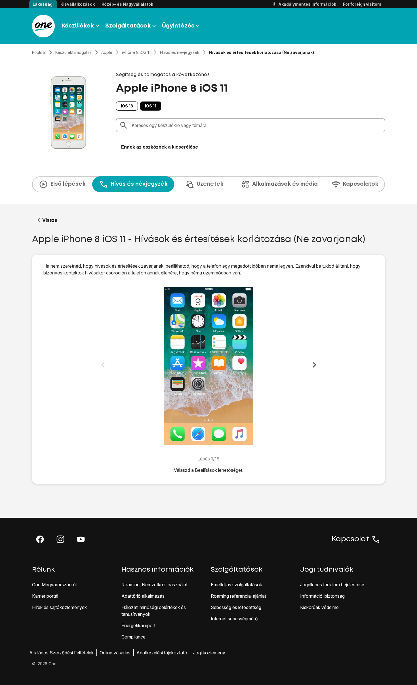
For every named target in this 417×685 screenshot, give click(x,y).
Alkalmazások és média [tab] (285, 184)
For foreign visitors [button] (362, 4)
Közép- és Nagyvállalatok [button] (127, 4)
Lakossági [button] (43, 4)
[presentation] (208, 184)
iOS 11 (150, 105)
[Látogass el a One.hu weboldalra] (43, 26)
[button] (40, 539)
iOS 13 (127, 105)
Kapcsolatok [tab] (360, 184)
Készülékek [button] (78, 26)
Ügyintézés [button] (178, 26)
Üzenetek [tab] (210, 184)
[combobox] (256, 125)
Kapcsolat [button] (350, 539)
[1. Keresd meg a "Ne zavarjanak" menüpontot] (209, 366)
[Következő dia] (314, 364)
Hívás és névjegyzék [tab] (138, 184)
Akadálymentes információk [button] (307, 4)
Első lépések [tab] (67, 184)
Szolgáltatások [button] (128, 26)
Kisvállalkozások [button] (77, 4)
